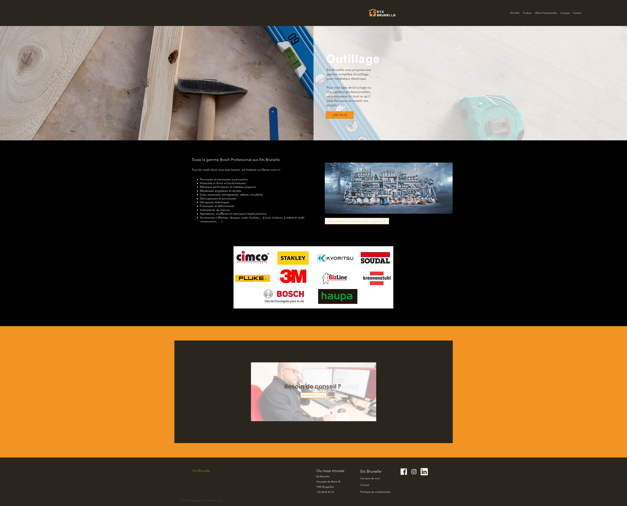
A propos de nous (370, 478)
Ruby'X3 (196, 500)
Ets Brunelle (201, 470)
